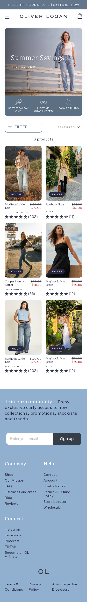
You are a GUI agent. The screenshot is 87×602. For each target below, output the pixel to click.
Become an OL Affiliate (17, 554)
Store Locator (55, 502)
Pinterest (12, 541)
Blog (8, 498)
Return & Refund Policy (57, 494)
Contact (50, 474)
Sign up (67, 438)
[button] (16, 217)
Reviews (12, 503)
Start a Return (55, 486)
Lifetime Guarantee (21, 492)
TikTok (10, 547)
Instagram (13, 529)
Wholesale (52, 507)
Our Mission (14, 480)
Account (51, 480)
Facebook (13, 535)
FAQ (8, 486)
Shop (9, 474)
